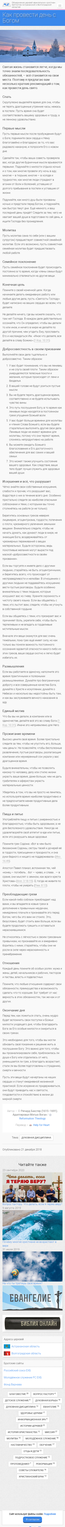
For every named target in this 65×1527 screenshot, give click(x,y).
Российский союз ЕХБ (17, 1370)
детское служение (17, 1400)
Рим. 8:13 (40, 885)
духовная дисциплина (36, 1137)
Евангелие (51, 1406)
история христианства (24, 1432)
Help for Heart (41, 1125)
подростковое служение (32, 1457)
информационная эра (32, 1419)
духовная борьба (47, 1400)
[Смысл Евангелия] (32, 1297)
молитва (13, 1438)
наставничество (22, 1444)
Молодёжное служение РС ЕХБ (23, 1377)
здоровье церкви (32, 1413)
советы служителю (32, 1470)
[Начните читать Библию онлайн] (32, 1323)
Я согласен (32, 1519)
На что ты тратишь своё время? (22, 1283)
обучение (47, 1444)
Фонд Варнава (13, 1384)
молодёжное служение (42, 1438)
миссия (51, 1432)
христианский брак (32, 1476)
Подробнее (50, 1514)
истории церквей (32, 1425)
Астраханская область (26, 1346)
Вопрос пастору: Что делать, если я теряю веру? (32, 1204)
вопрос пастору (44, 1394)
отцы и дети (33, 1451)
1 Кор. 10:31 (41, 340)
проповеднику (20, 1463)
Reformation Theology (32, 1118)
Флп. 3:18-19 (24, 881)
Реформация (45, 1463)
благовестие (19, 1394)
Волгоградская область (26, 1353)
